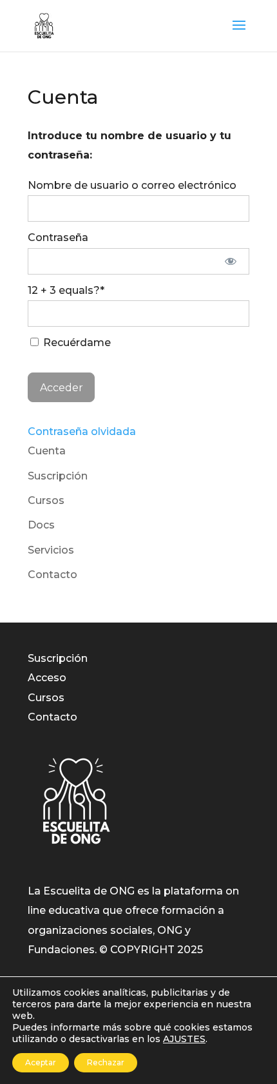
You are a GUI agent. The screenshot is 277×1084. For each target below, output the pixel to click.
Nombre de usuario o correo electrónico (132, 185)
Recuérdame (76, 342)
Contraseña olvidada (82, 431)
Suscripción (58, 476)
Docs (41, 525)
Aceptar (40, 1062)
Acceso (47, 678)
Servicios (51, 550)
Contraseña (58, 237)
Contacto (52, 574)
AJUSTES (184, 1039)
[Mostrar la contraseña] (231, 261)
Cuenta (47, 451)
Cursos (46, 500)
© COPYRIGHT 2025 (151, 950)
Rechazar (105, 1062)
